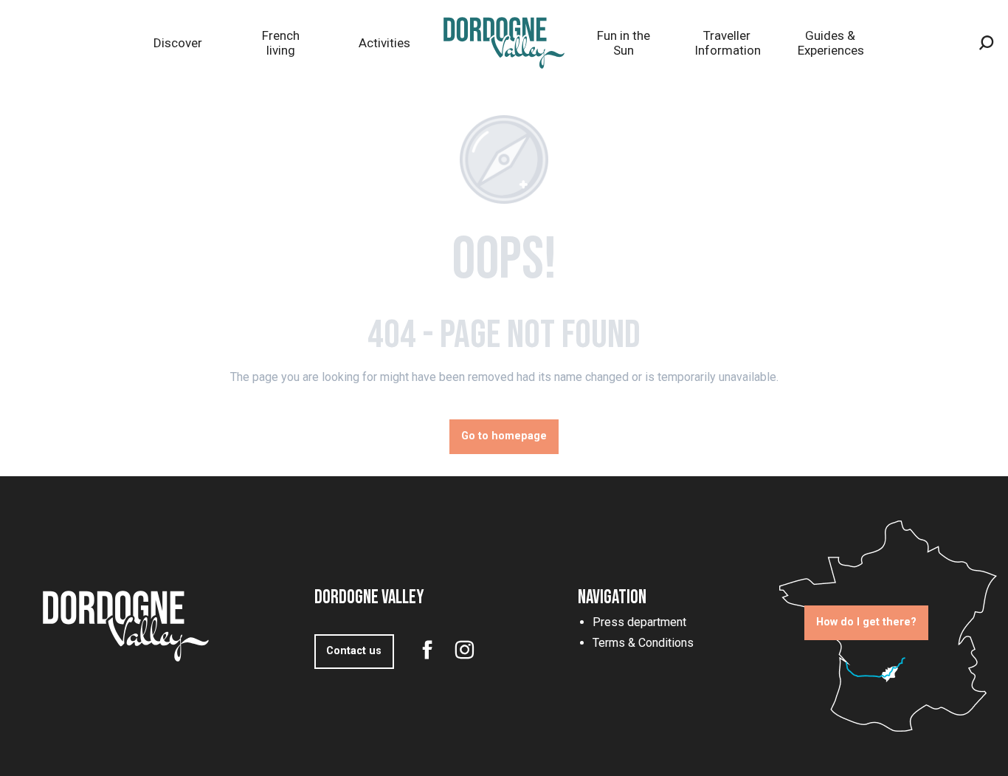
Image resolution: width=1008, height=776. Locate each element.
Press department (639, 622)
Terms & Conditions (643, 643)
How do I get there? (866, 622)
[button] (986, 42)
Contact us (354, 651)
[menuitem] (178, 43)
